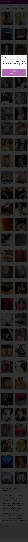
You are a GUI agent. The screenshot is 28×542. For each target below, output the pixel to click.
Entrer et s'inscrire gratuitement (14, 72)
